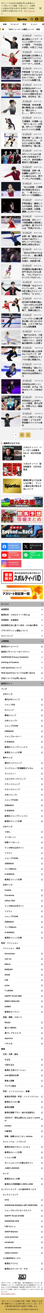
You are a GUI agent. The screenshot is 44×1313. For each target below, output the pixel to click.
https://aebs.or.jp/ (8, 1294)
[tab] (24, 24)
